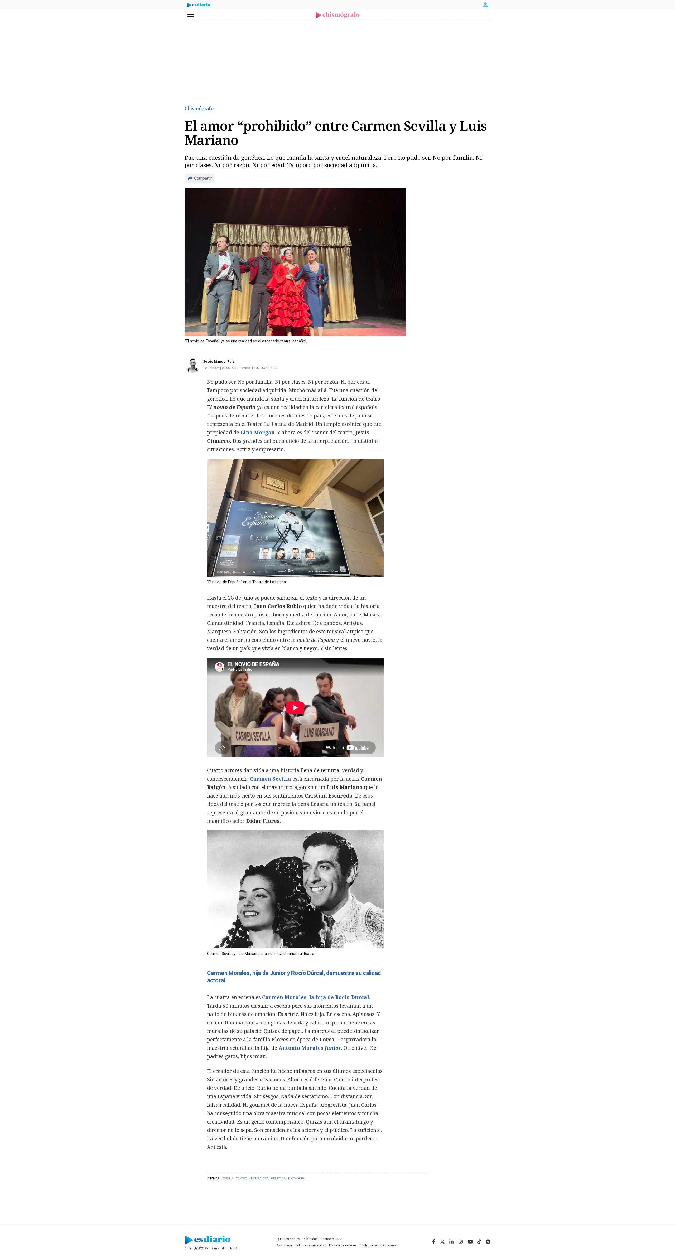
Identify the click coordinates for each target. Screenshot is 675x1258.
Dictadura (296, 1178)
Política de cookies (343, 1245)
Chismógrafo (199, 108)
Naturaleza (259, 1178)
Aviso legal (285, 1245)
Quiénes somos (288, 1239)
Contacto (327, 1239)
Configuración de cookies (378, 1245)
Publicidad (310, 1239)
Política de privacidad (310, 1245)
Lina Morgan (257, 432)
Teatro (241, 1178)
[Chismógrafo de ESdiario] (337, 15)
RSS (339, 1239)
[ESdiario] (198, 5)
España (227, 1178)
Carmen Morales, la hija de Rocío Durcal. (316, 997)
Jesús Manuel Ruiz (219, 361)
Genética (278, 1178)
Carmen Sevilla (270, 778)
